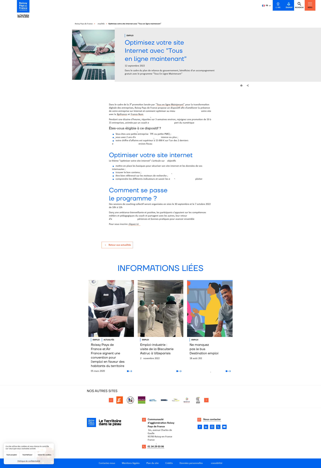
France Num (137, 114)
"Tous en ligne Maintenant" (170, 104)
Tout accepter (11, 455)
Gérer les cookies (44, 455)
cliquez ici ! (134, 224)
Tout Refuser (27, 455)
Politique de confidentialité (29, 461)
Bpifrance (122, 114)
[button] (241, 85)
